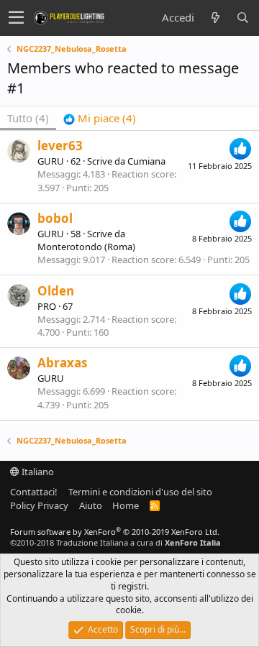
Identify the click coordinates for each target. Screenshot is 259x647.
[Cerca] (242, 17)
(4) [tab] (28, 118)
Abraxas (62, 362)
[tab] (99, 118)
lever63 (60, 145)
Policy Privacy (39, 505)
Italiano (36, 471)
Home (125, 505)
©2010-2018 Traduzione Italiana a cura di (115, 542)
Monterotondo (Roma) (86, 246)
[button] (16, 18)
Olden (55, 291)
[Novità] (215, 17)
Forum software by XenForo (114, 531)
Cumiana (146, 161)
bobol (55, 218)
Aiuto (90, 505)
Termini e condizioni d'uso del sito (140, 491)
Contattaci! (34, 491)
